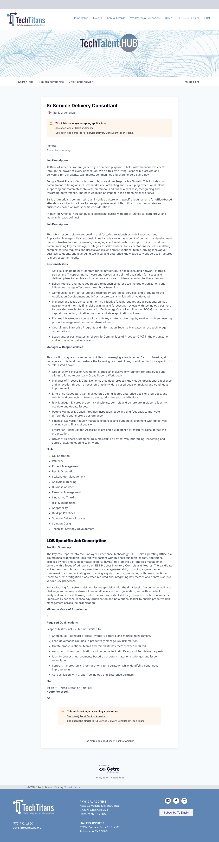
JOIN (207, 18)
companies (51, 81)
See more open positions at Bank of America (109, 740)
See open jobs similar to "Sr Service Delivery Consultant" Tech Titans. (94, 132)
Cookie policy (117, 777)
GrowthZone (72, 787)
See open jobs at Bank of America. (74, 127)
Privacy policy (101, 777)
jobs (25, 81)
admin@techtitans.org (27, 827)
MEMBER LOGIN (188, 18)
